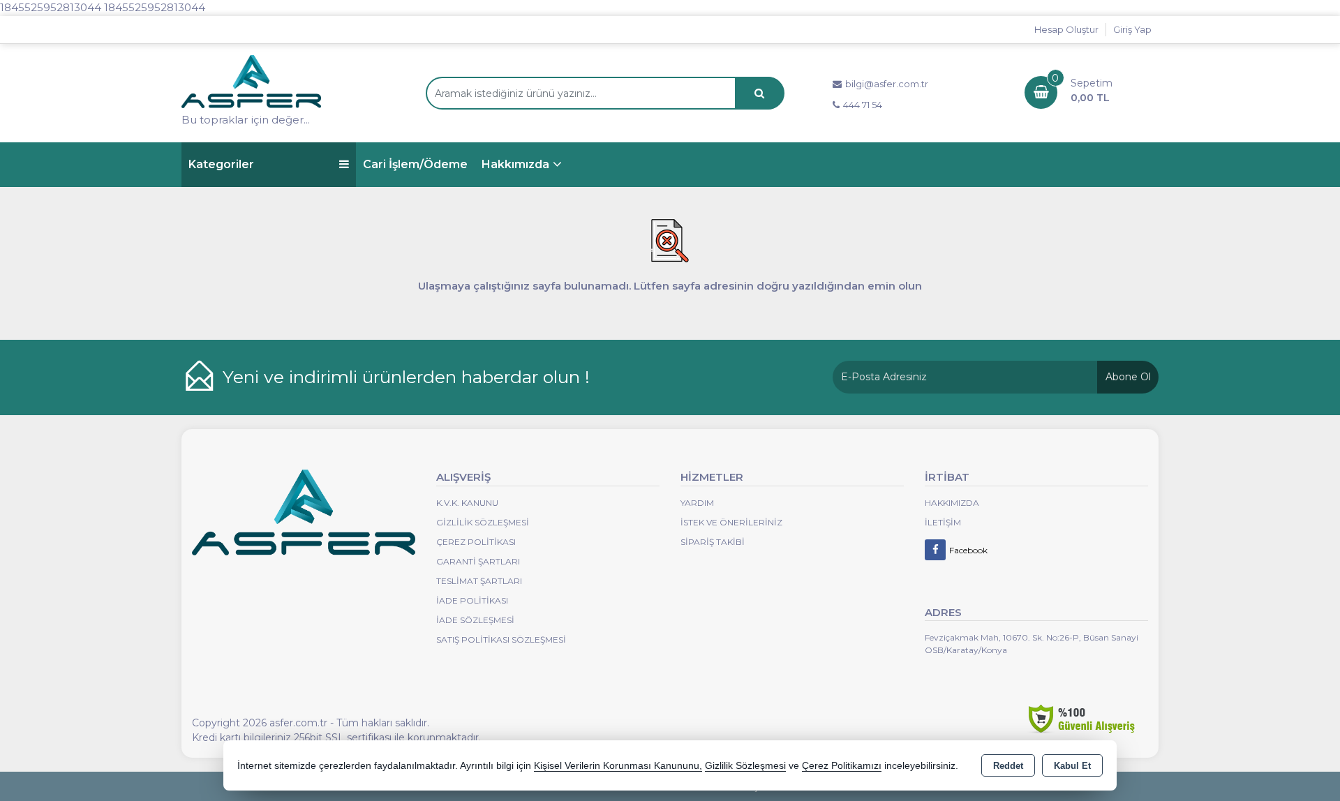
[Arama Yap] (759, 93)
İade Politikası (472, 600)
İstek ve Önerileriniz (731, 522)
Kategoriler (221, 164)
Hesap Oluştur (1066, 29)
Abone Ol (1128, 376)
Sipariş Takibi (712, 542)
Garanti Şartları (478, 561)
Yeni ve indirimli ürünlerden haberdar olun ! (406, 376)
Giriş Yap (1132, 29)
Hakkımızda (515, 164)
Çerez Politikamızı (841, 766)
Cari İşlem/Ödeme (415, 164)
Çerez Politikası (476, 542)
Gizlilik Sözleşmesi (482, 522)
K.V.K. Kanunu (467, 502)
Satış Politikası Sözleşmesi (501, 639)
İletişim (943, 522)
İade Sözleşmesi (475, 620)
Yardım (697, 502)
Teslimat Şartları (479, 581)
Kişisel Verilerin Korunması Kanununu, (618, 766)
